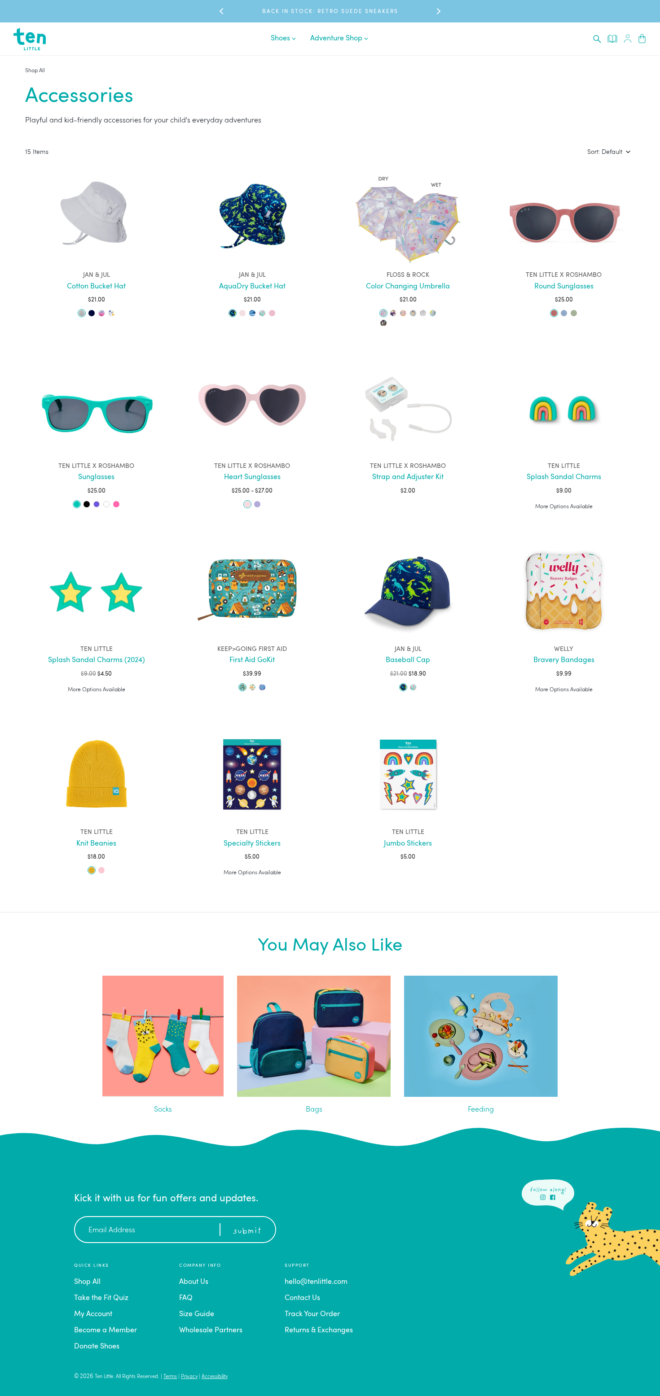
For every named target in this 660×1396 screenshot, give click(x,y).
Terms (170, 1376)
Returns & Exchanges (319, 1330)
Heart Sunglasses (252, 477)
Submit (247, 1231)
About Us (193, 1282)
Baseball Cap (408, 660)
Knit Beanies (96, 843)
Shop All (35, 71)
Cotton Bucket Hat (96, 286)
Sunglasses (96, 477)
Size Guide (196, 1314)
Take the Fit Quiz (101, 1298)
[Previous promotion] (222, 11)
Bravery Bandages (563, 660)
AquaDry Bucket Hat (252, 286)
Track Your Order (312, 1314)
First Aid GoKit (252, 660)
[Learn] (612, 38)
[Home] (29, 39)
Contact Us (302, 1298)
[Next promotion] (437, 11)
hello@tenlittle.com (316, 1282)
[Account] (627, 38)
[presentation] (597, 39)
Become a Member (105, 1330)
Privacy (189, 1376)
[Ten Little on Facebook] (553, 1197)
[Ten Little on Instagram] (543, 1197)
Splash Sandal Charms (564, 477)
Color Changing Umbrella (408, 286)
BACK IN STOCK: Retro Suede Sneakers (330, 11)
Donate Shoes (96, 1346)
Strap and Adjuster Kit (408, 477)
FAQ (186, 1298)
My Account (93, 1314)
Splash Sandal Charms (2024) (96, 660)
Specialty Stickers (252, 843)
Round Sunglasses (564, 286)
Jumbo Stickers (408, 843)
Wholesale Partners (210, 1330)
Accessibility (215, 1376)
